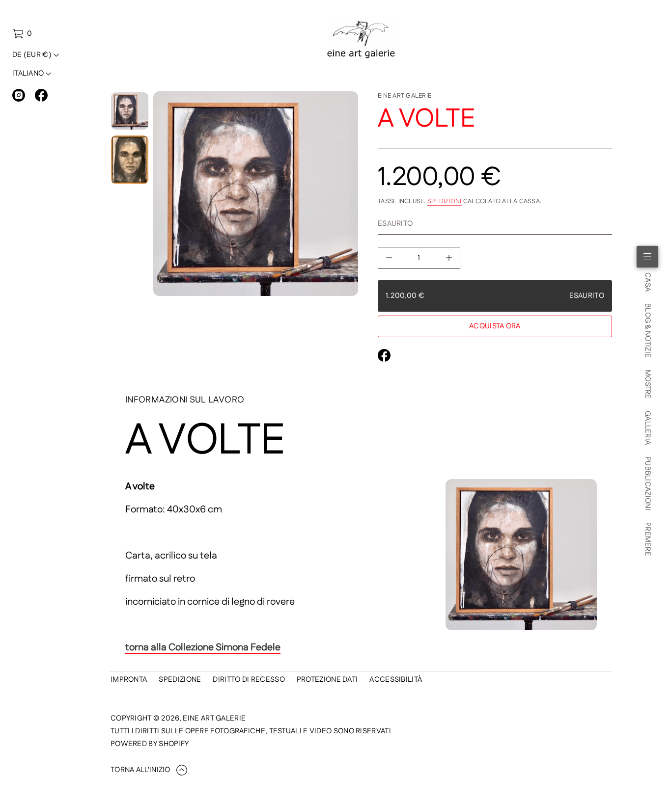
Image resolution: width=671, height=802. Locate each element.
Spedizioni (444, 201)
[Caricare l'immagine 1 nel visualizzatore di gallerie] (129, 111)
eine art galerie (404, 95)
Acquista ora (495, 326)
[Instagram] (18, 95)
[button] (22, 34)
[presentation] (255, 193)
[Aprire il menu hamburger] (647, 256)
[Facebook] (41, 95)
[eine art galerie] (361, 39)
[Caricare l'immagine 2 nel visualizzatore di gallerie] (129, 159)
